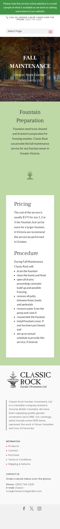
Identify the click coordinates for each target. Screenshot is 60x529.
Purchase (13, 455)
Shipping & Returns (19, 464)
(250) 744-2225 (33, 19)
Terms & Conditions (19, 459)
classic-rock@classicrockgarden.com (24, 489)
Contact (13, 450)
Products (13, 446)
